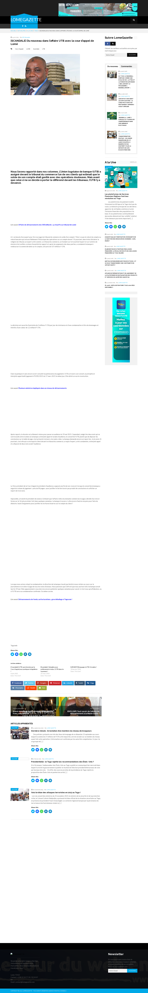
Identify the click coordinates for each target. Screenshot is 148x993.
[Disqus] (56, 852)
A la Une (30, 31)
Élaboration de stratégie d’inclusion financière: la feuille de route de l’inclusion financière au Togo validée (121, 251)
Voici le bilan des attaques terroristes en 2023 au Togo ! (56, 793)
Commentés (126, 66)
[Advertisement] (56, 117)
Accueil (13, 31)
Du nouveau (112, 66)
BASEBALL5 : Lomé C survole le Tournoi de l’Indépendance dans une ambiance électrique (126, 121)
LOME (28, 49)
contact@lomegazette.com (25, 982)
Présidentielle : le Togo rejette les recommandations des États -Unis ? (62, 762)
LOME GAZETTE (51, 728)
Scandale (36, 49)
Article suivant (94, 708)
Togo (36, 31)
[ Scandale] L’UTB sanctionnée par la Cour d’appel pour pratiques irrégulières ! (24, 669)
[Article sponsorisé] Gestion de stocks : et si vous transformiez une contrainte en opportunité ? (120, 263)
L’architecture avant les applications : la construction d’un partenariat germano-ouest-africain (126, 102)
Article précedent (18, 708)
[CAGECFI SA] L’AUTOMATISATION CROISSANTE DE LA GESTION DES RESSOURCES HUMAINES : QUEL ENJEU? (120, 239)
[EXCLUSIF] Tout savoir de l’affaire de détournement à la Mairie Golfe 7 (83, 712)
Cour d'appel (19, 49)
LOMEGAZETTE (26, 19)
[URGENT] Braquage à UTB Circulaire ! (84, 667)
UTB (43, 49)
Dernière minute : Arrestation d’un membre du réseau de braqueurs (61, 731)
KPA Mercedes (26, 37)
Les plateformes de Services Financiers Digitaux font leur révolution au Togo (117, 196)
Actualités (21, 31)
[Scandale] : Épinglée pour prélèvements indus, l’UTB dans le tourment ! (52, 669)
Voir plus (133, 162)
